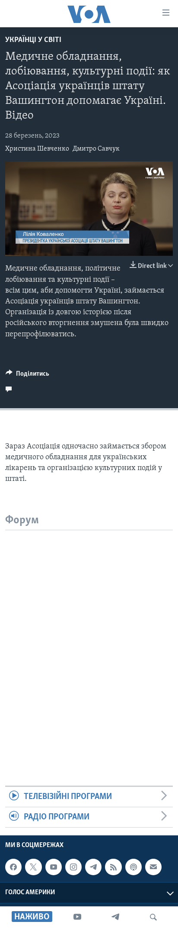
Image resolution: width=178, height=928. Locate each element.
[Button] (27, 375)
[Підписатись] (153, 867)
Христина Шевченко (37, 148)
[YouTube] (77, 917)
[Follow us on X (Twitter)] (33, 867)
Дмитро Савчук (96, 148)
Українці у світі (33, 40)
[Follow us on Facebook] (13, 867)
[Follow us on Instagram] (73, 867)
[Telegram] (115, 917)
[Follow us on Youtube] (53, 867)
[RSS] (113, 867)
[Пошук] (153, 917)
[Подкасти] (133, 867)
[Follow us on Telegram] (93, 867)
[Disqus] (89, 638)
